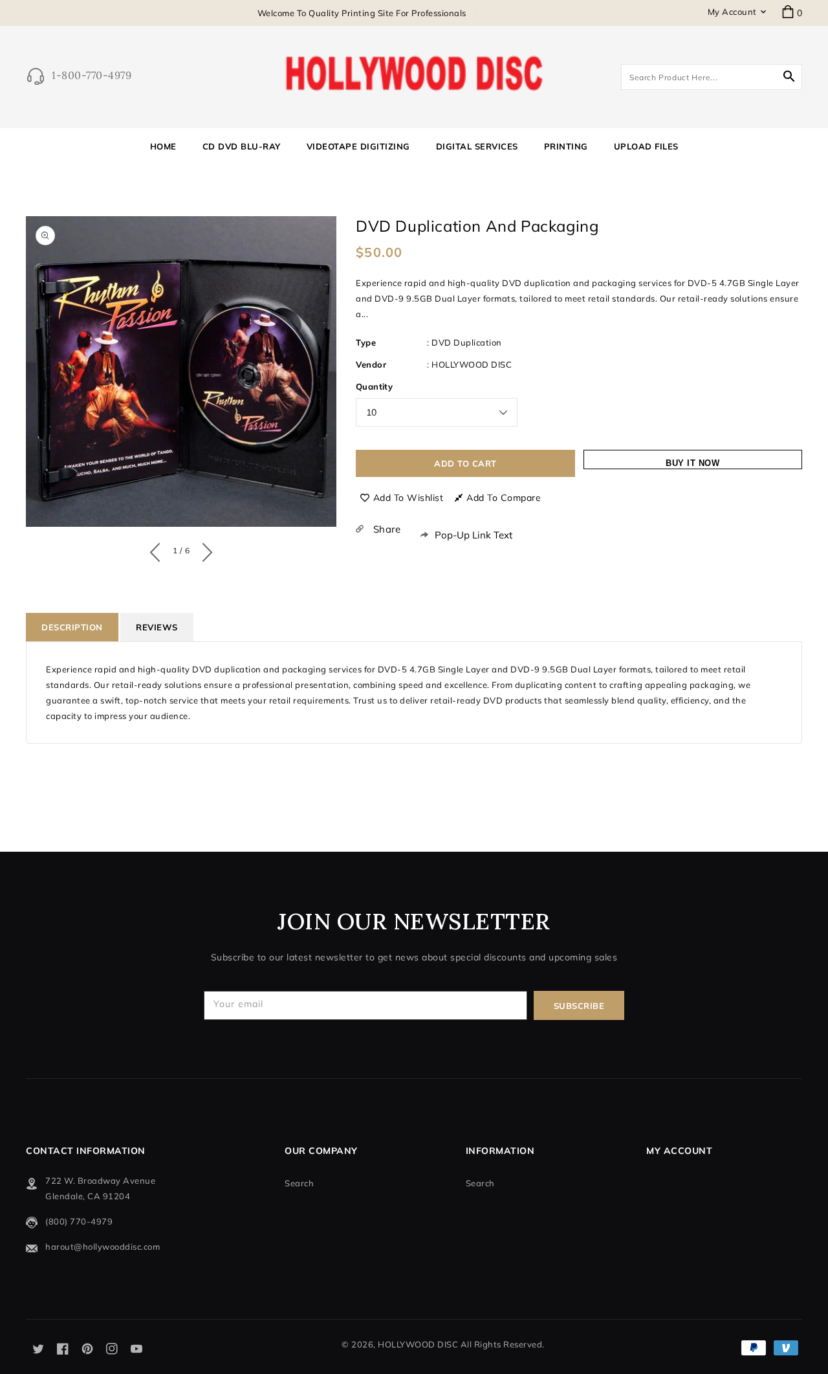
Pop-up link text (473, 535)
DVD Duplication (466, 342)
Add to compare (503, 498)
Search (299, 1183)
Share (385, 529)
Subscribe (579, 1006)
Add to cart (465, 463)
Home (341, 212)
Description (72, 627)
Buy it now (692, 463)
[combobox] (711, 77)
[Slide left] (158, 549)
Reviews (157, 627)
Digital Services (477, 146)
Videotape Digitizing (358, 146)
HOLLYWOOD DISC (471, 364)
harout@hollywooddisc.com (102, 1246)
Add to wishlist (408, 498)
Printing (566, 146)
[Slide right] (204, 549)
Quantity (374, 386)
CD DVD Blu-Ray (241, 146)
